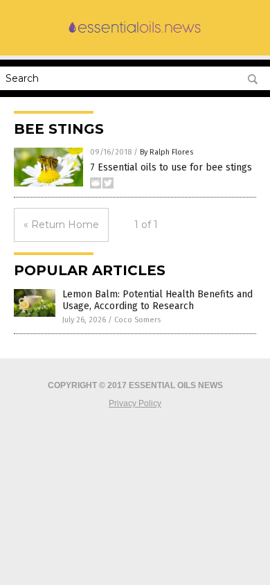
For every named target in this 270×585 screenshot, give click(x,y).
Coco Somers (137, 319)
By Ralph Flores (166, 152)
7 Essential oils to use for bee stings (171, 167)
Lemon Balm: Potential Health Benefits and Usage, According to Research (157, 300)
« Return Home (61, 224)
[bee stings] (135, 33)
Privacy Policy (135, 403)
